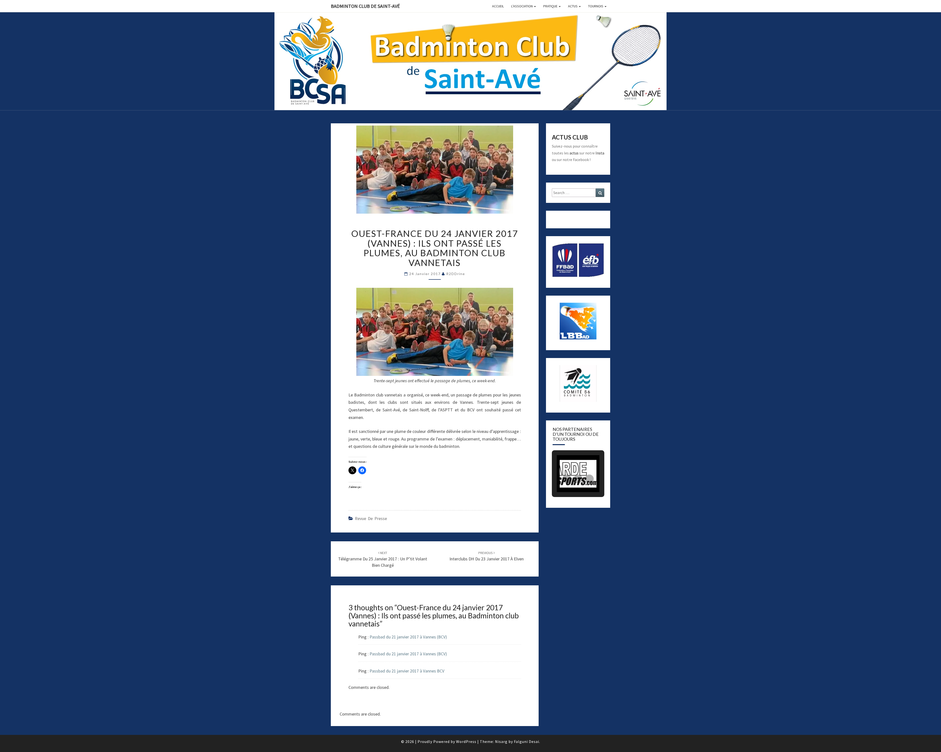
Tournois (596, 6)
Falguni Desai (526, 741)
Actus (573, 6)
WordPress (466, 741)
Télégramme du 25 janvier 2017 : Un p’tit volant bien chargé (382, 559)
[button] (566, 478)
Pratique (550, 6)
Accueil (498, 6)
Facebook (581, 159)
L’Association (522, 6)
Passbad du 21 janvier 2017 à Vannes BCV (407, 671)
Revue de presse (371, 518)
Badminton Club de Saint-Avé (365, 6)
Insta (599, 152)
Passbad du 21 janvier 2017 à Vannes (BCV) (408, 637)
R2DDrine (455, 274)
